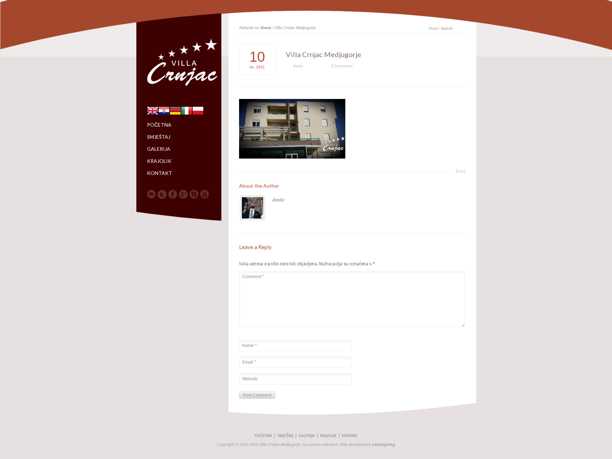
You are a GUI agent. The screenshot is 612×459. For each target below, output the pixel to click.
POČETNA (159, 124)
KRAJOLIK (159, 161)
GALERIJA (158, 148)
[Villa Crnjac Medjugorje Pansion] (184, 87)
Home (265, 28)
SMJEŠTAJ (158, 136)
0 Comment (342, 66)
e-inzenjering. (384, 444)
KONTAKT (159, 173)
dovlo (298, 66)
